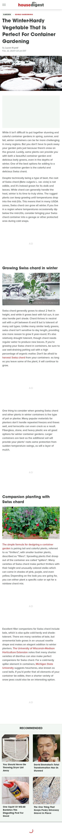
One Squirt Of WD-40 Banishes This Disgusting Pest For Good (14, 811)
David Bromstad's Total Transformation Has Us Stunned (46, 768)
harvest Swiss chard (13, 357)
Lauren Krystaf (11, 47)
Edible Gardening (24, 14)
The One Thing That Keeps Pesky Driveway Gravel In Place (46, 810)
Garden (7, 14)
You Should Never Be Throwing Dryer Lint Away (14, 768)
